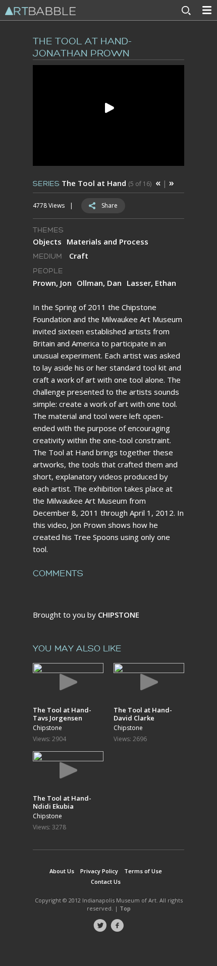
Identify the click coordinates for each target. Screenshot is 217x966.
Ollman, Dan (99, 283)
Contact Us (106, 881)
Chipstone (47, 728)
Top (125, 908)
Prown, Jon (52, 283)
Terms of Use (143, 871)
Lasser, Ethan (151, 283)
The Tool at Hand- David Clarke (143, 713)
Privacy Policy (99, 871)
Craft (78, 256)
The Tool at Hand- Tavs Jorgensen (62, 713)
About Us (61, 871)
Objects (47, 241)
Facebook (117, 925)
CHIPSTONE (118, 615)
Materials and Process (107, 241)
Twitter (99, 925)
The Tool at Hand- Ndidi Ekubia (62, 802)
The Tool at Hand (94, 183)
